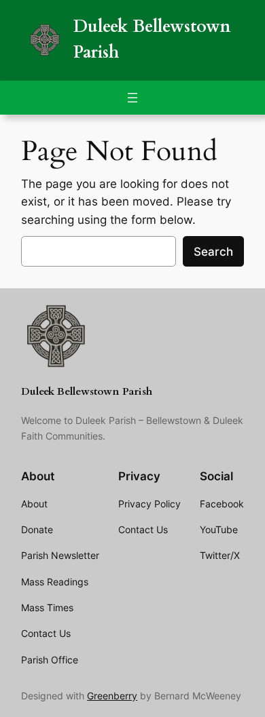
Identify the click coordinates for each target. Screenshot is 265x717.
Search (213, 251)
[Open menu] (132, 98)
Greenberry (112, 695)
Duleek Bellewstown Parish (86, 392)
